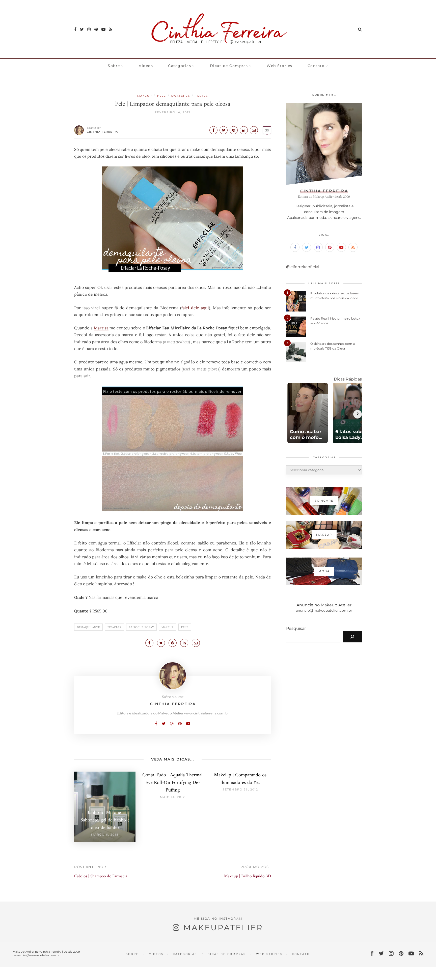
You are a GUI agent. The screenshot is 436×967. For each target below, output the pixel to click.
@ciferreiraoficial (302, 266)
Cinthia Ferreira (102, 131)
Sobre (114, 65)
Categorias (179, 65)
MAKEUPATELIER (223, 927)
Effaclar (114, 627)
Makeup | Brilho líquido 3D (247, 876)
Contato (316, 65)
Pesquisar (296, 628)
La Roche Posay (141, 627)
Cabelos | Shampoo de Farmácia (100, 876)
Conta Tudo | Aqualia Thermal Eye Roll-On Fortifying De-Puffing (172, 783)
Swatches (180, 95)
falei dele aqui (195, 307)
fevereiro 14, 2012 (172, 112)
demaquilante (88, 627)
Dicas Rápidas (348, 379)
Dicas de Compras (229, 65)
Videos (146, 65)
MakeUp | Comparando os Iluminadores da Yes (240, 779)
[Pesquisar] (352, 636)
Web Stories (279, 65)
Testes (201, 95)
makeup (167, 627)
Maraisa (101, 327)
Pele (161, 95)
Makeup (144, 95)
